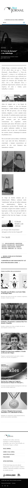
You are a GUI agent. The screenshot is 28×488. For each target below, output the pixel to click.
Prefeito (18, 246)
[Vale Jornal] (8, 436)
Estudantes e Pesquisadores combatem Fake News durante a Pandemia (14, 322)
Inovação (4, 246)
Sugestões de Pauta (8, 454)
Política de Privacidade (6, 483)
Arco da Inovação (10, 243)
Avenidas (4, 245)
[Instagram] (5, 486)
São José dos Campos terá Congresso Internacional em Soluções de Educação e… (12, 382)
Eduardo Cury (11, 245)
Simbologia (11, 248)
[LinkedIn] (8, 486)
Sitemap (13, 483)
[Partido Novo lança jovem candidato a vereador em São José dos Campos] (14, 341)
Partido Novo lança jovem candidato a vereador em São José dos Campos (13, 352)
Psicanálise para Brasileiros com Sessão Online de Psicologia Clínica (13, 292)
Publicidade (6, 457)
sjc (16, 248)
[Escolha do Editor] (19, 475)
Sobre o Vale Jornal (9, 451)
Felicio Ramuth (20, 245)
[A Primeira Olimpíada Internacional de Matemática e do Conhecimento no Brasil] (14, 400)
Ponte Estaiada (11, 246)
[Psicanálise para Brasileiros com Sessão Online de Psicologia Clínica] (14, 281)
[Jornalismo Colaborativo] (9, 475)
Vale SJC (7, 237)
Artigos (3, 47)
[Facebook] (2, 486)
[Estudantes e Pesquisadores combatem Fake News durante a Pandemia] (14, 311)
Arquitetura (18, 243)
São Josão (4, 248)
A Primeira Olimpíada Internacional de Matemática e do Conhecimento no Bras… (12, 411)
